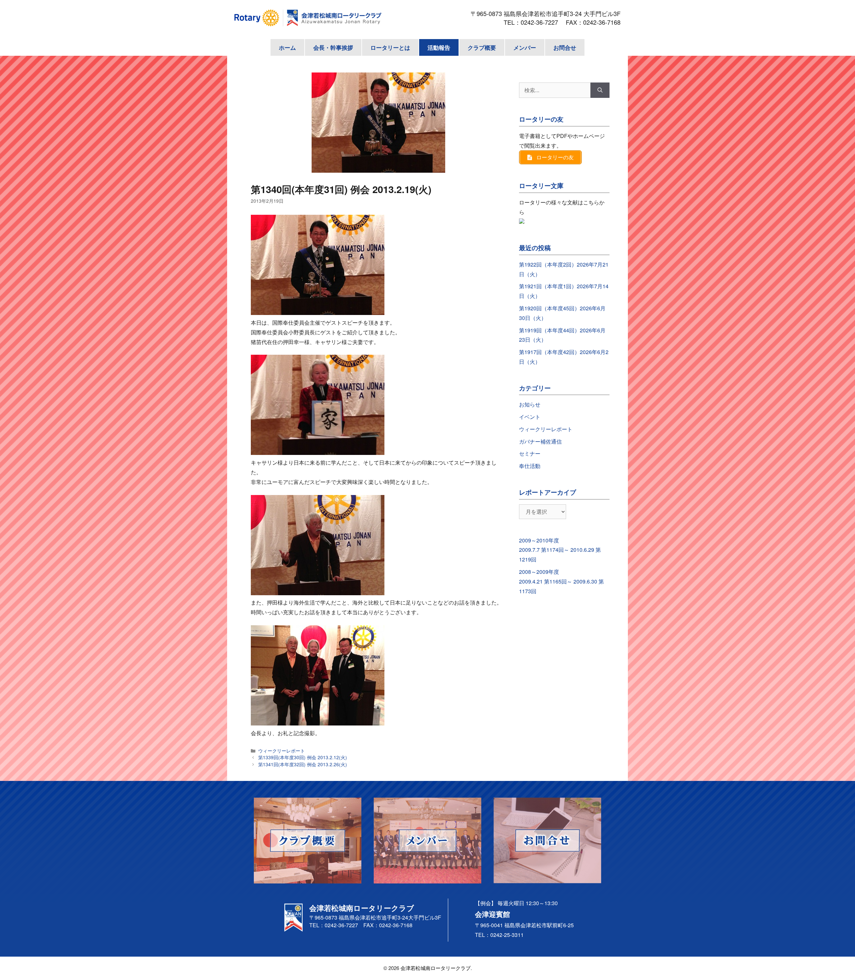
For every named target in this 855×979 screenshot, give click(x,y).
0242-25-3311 (507, 935)
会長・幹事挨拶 (333, 47)
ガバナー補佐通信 (540, 441)
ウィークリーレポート (281, 750)
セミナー (529, 453)
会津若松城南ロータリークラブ (435, 967)
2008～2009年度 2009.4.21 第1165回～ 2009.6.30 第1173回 (561, 581)
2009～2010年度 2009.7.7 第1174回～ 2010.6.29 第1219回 (560, 549)
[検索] (600, 90)
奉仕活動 (529, 466)
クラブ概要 (482, 47)
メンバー (524, 47)
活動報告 (439, 47)
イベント (529, 417)
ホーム (287, 47)
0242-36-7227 (542, 22)
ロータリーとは (390, 47)
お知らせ (529, 404)
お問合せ (564, 47)
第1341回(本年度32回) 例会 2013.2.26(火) (302, 764)
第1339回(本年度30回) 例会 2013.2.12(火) (302, 757)
